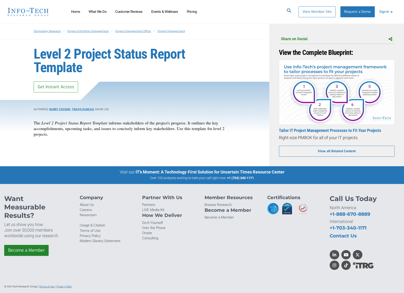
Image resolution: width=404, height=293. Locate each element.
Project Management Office (133, 31)
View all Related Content (337, 151)
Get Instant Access (56, 87)
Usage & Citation (92, 225)
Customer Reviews (129, 12)
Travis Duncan (83, 109)
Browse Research (218, 205)
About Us (87, 205)
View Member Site (317, 11)
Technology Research (47, 31)
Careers (86, 210)
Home (75, 12)
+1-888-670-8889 (350, 214)
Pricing (192, 12)
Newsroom (88, 215)
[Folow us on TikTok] (346, 265)
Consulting (150, 238)
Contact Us (343, 236)
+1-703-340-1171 (348, 228)
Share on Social (294, 39)
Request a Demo (357, 11)
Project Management (171, 31)
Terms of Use (90, 231)
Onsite (147, 233)
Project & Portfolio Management (88, 31)
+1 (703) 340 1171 (240, 178)
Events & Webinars (164, 12)
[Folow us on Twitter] (357, 255)
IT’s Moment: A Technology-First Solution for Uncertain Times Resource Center (210, 171)
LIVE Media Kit (153, 210)
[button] (386, 12)
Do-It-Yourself (152, 223)
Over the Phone (154, 228)
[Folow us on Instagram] (334, 265)
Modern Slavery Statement (100, 241)
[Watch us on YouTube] (346, 255)
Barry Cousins (60, 109)
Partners (148, 205)
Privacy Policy (90, 236)
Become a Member (26, 250)
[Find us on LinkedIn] (334, 255)
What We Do (98, 12)
